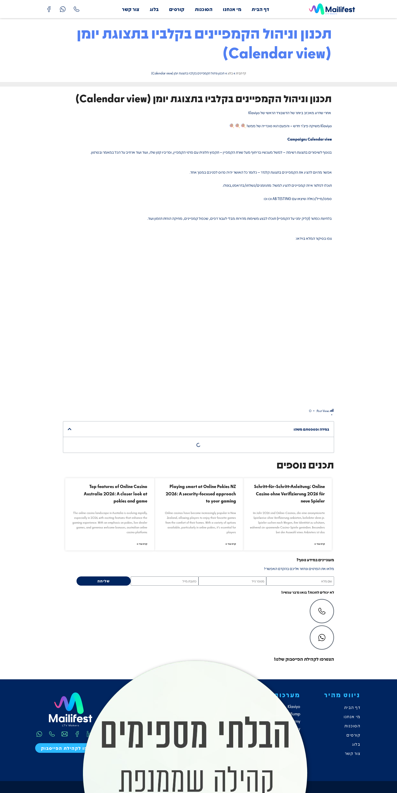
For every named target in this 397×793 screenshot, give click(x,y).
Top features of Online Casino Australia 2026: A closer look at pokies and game (115, 493)
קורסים (176, 9)
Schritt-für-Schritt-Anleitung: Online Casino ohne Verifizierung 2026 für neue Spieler (289, 493)
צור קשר (130, 9)
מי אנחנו (232, 9)
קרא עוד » (319, 543)
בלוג (154, 9)
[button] (69, 429)
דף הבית (260, 9)
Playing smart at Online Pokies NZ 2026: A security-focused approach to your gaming (201, 493)
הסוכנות (204, 9)
